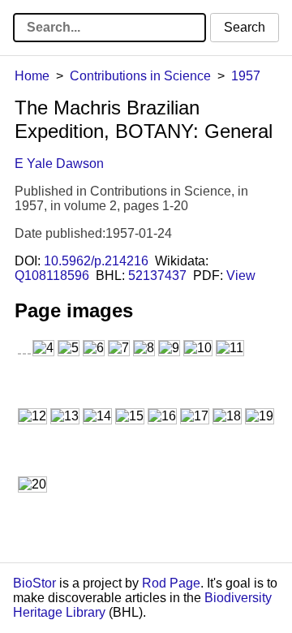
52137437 (157, 275)
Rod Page (171, 583)
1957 (245, 76)
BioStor (34, 583)
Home (32, 76)
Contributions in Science (140, 76)
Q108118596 (52, 275)
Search (244, 27)
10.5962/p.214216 (96, 261)
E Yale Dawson (59, 163)
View (241, 275)
